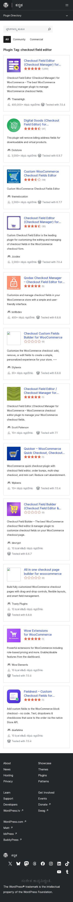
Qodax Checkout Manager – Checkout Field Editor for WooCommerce (43, 280)
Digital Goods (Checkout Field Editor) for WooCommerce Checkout (42, 123)
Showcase (44, 763)
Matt (8, 828)
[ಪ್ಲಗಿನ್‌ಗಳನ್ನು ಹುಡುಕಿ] (49, 29)
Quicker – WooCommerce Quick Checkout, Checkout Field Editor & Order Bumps (43, 451)
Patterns (43, 781)
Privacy (8, 781)
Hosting (8, 775)
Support (8, 798)
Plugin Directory (12, 15)
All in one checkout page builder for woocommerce (43, 571)
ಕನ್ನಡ (14, 855)
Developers (10, 804)
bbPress (10, 834)
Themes (43, 769)
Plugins (42, 775)
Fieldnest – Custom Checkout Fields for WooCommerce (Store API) (43, 694)
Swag (43, 810)
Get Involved (46, 792)
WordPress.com (14, 821)
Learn (6, 792)
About (7, 763)
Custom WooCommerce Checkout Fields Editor (41, 173)
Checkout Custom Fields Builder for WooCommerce (43, 335)
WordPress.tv (13, 810)
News (7, 769)
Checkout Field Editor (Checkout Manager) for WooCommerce (41, 63)
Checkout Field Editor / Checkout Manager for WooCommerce (40, 391)
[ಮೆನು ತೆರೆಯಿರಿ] (67, 5)
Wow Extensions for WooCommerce (38, 632)
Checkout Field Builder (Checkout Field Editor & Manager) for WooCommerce (41, 506)
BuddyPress (12, 839)
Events (42, 798)
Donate (44, 804)
